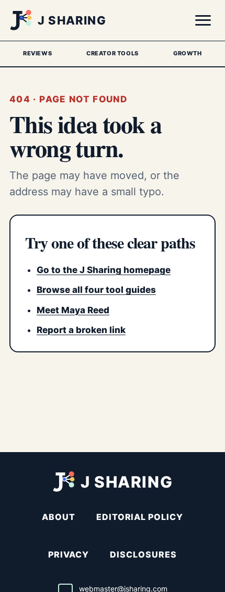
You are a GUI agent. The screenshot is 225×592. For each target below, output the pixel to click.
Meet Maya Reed (73, 310)
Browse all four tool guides (96, 290)
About (58, 517)
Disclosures (143, 554)
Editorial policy (139, 517)
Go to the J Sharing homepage (104, 270)
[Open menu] (203, 20)
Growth (187, 53)
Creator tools (112, 53)
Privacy (68, 554)
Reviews (37, 53)
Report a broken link (81, 330)
